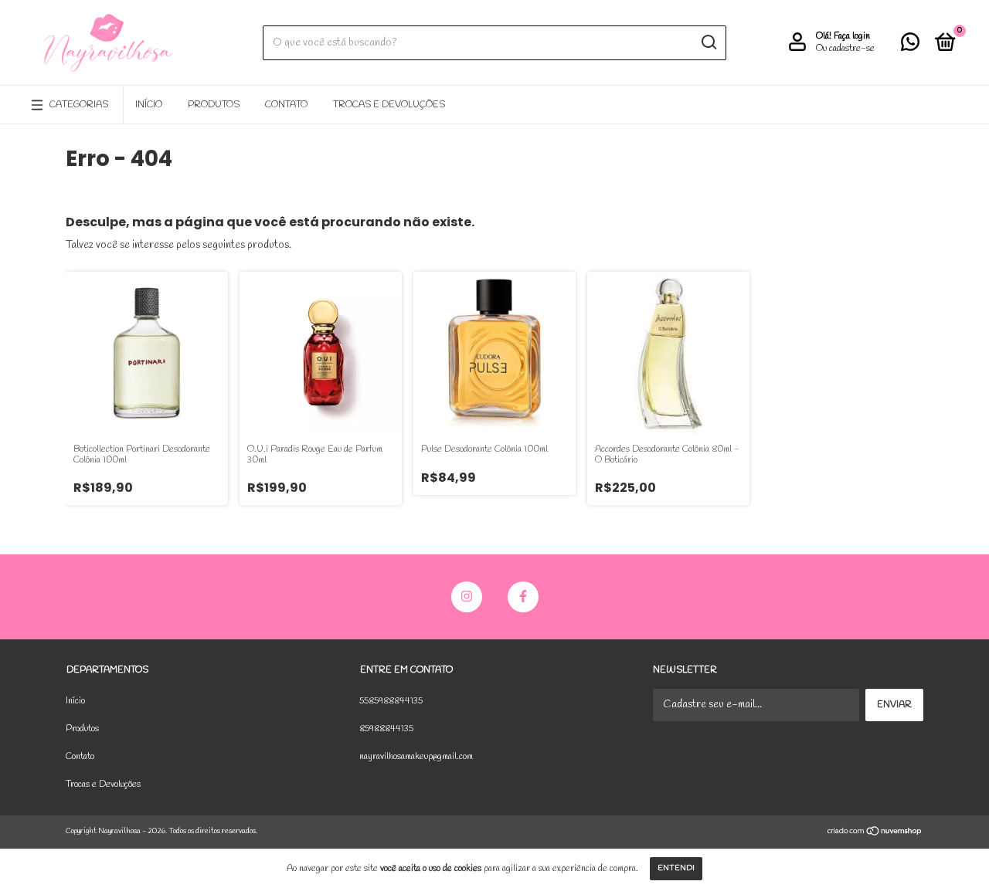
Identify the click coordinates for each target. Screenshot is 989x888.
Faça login (852, 36)
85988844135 (386, 729)
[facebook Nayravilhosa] (523, 596)
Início (148, 105)
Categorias (78, 105)
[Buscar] (708, 42)
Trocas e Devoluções (389, 105)
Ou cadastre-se (845, 48)
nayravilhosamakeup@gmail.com (416, 757)
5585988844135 (391, 701)
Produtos (214, 105)
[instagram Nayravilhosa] (466, 596)
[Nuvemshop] (875, 833)
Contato (286, 105)
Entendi (676, 868)
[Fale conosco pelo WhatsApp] (910, 46)
